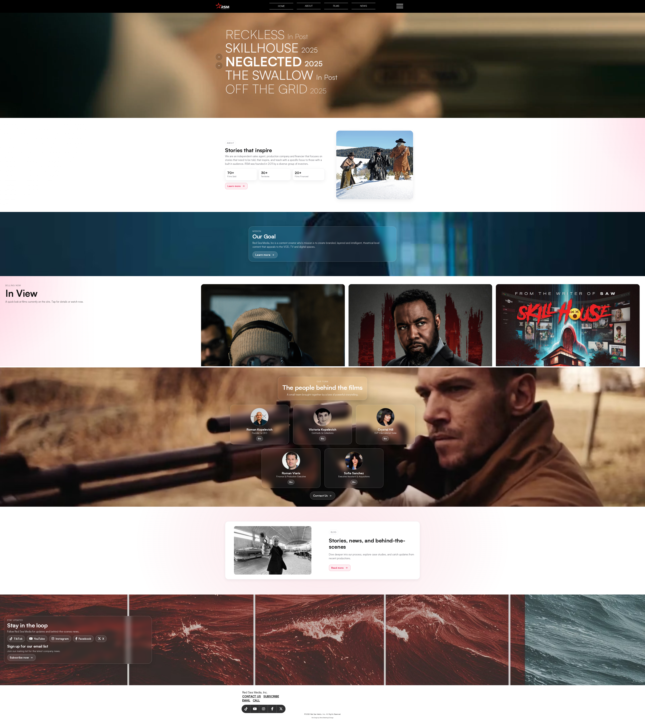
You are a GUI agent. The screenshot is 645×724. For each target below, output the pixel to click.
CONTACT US (251, 696)
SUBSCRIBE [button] (271, 696)
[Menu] (400, 6)
